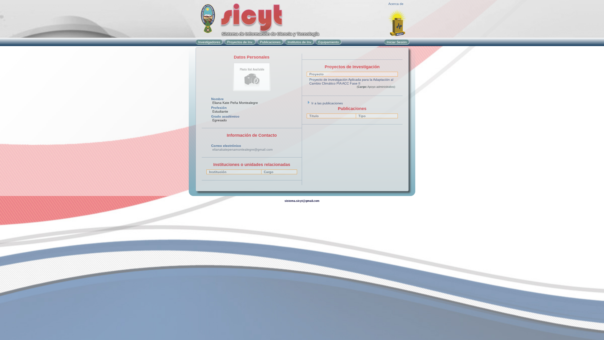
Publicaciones (270, 42)
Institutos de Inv (299, 42)
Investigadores (209, 42)
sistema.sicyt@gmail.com (302, 201)
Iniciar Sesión (397, 42)
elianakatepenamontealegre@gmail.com (242, 149)
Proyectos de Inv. (240, 42)
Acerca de (395, 4)
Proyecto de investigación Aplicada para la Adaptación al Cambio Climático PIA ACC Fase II (351, 81)
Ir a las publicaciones (326, 103)
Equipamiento (328, 42)
